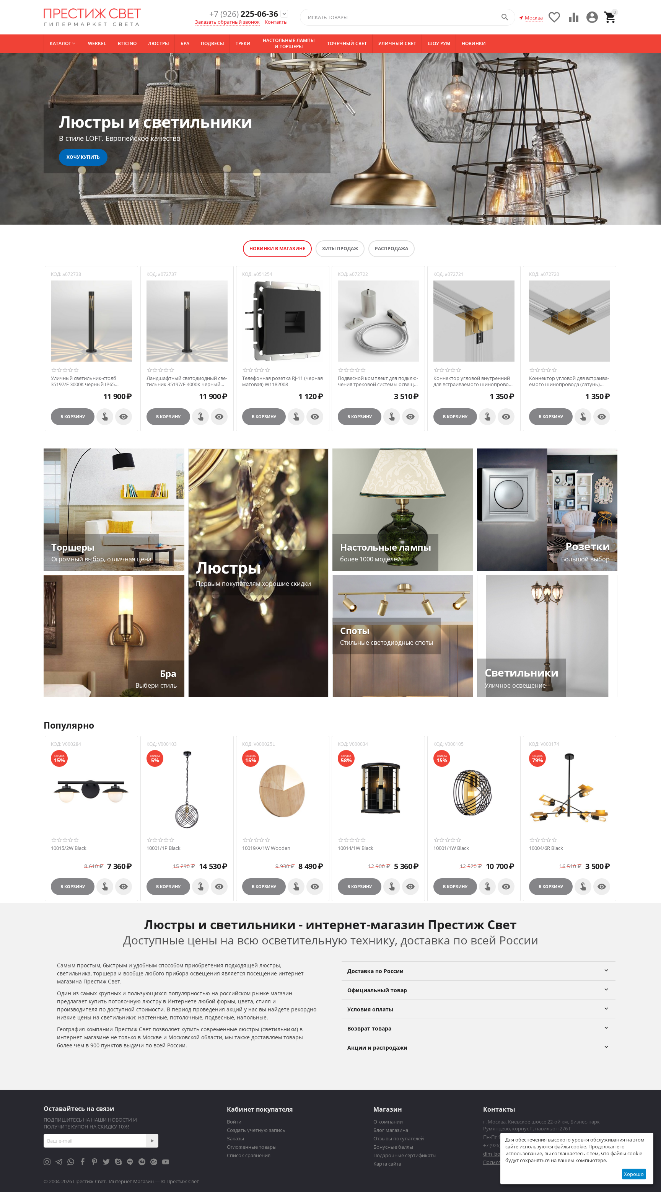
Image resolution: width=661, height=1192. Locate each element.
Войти (234, 1121)
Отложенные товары (252, 1146)
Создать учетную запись (256, 1130)
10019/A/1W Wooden (266, 848)
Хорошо (634, 1174)
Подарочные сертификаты (404, 1155)
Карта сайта (387, 1163)
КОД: (56, 274)
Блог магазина (390, 1130)
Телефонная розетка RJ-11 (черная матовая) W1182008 (282, 381)
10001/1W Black (451, 848)
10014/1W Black (355, 848)
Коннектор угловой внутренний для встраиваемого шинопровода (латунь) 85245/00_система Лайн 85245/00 (473, 381)
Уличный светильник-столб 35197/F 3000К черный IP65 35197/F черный (83, 381)
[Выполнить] (152, 1140)
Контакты (276, 21)
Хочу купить (83, 157)
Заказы (235, 1138)
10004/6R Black (546, 848)
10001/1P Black (164, 848)
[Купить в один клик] (104, 416)
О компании (388, 1121)
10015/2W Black (68, 848)
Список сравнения (248, 1155)
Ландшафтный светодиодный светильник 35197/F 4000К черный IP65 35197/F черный (187, 381)
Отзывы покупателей (398, 1138)
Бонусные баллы (393, 1146)
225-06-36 (243, 14)
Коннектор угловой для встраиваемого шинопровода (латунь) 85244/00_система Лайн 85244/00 (569, 381)
